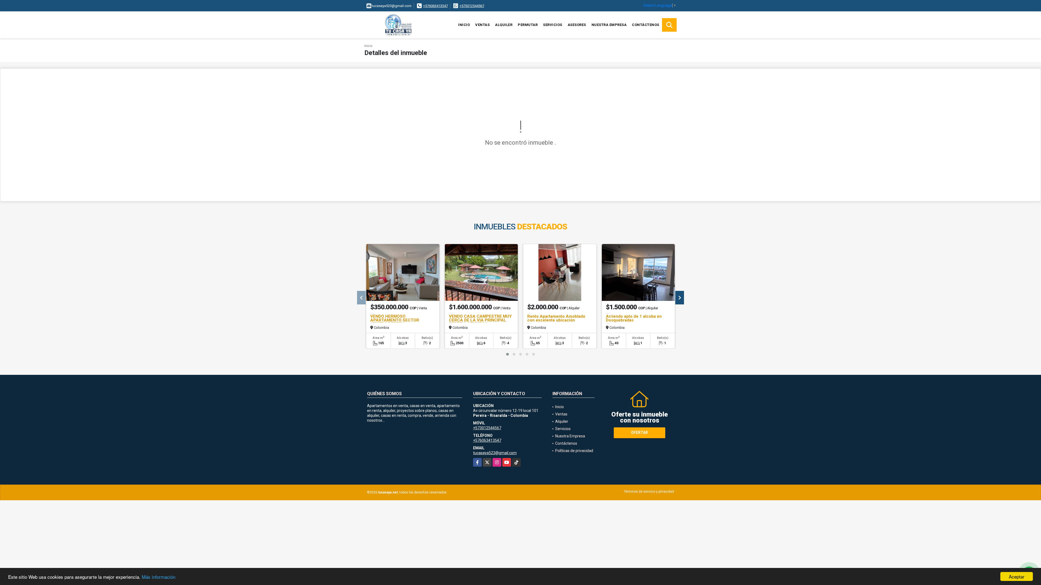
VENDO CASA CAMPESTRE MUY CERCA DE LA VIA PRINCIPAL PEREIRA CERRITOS (480, 320)
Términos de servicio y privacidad (649, 491)
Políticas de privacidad (574, 450)
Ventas (482, 25)
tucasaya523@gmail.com (495, 453)
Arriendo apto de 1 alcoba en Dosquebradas (634, 318)
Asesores (577, 25)
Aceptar (1016, 576)
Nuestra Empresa (609, 25)
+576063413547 (435, 6)
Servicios (552, 25)
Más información (158, 576)
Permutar (528, 25)
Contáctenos (645, 25)
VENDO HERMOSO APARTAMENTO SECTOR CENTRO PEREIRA (394, 320)
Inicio (464, 25)
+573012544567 (472, 6)
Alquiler (503, 25)
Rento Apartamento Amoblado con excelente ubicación (556, 318)
